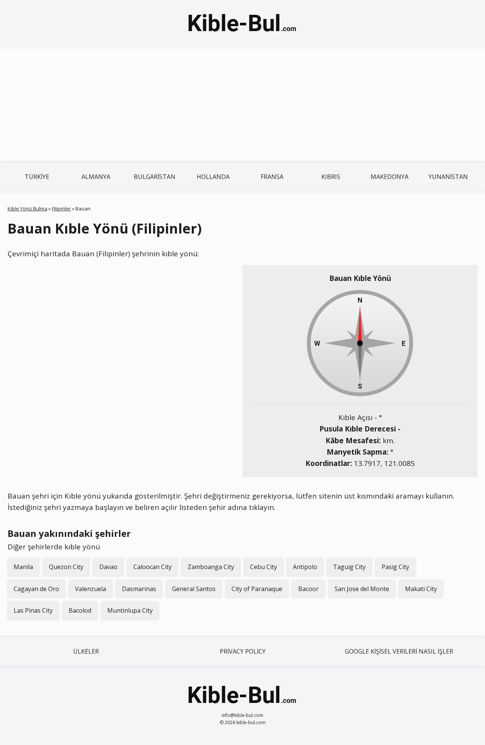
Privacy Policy (243, 651)
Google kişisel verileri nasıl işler (399, 651)
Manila (23, 567)
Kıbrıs (330, 177)
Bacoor (308, 589)
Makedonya (389, 177)
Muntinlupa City (130, 610)
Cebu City (263, 567)
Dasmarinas (139, 589)
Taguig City (349, 567)
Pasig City (395, 567)
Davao (108, 567)
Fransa (272, 177)
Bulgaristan (154, 177)
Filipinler (61, 208)
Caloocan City (152, 567)
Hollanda (213, 177)
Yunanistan (448, 177)
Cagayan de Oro (36, 589)
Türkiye (37, 177)
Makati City (421, 589)
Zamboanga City (211, 567)
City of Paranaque (257, 589)
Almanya (95, 177)
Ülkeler (86, 651)
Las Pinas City (33, 610)
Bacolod (80, 610)
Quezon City (66, 567)
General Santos (194, 589)
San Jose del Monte (362, 589)
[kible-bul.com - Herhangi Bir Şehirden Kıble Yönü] (242, 24)
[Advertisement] (242, 105)
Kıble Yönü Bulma (27, 208)
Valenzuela (90, 589)
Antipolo (305, 567)
